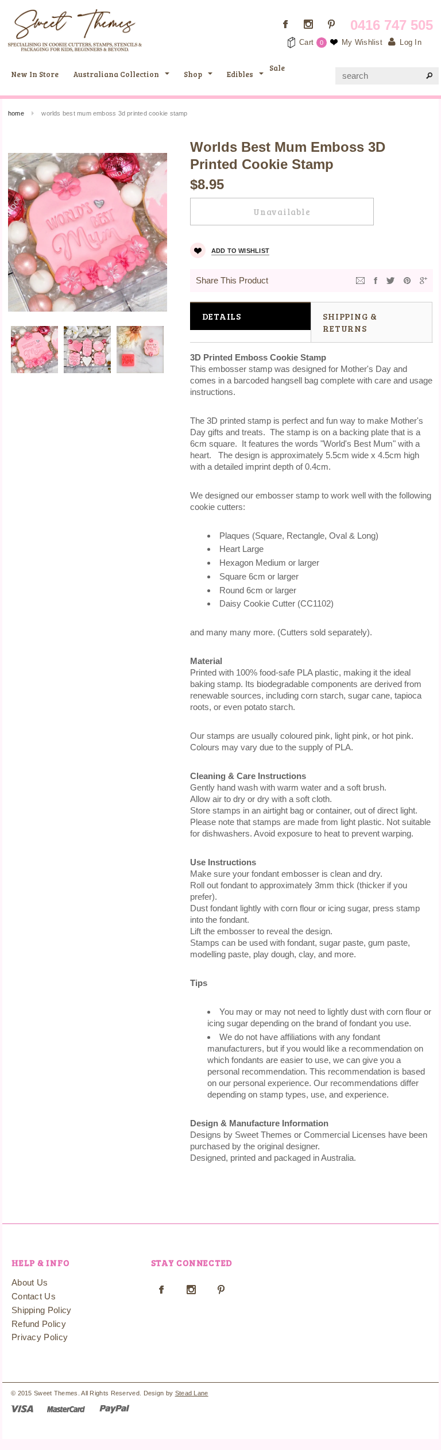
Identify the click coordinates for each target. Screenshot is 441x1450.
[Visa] (22, 1408)
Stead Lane (191, 1393)
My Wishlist (362, 42)
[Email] (360, 280)
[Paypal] (114, 1408)
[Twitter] (390, 280)
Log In (410, 42)
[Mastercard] (66, 1408)
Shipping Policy (41, 1310)
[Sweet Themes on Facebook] (285, 24)
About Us (29, 1282)
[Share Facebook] (375, 280)
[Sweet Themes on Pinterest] (331, 24)
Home (16, 113)
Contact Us (33, 1296)
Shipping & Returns (350, 322)
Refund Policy (38, 1324)
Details (221, 316)
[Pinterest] (407, 280)
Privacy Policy (39, 1337)
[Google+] (423, 280)
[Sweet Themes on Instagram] (308, 24)
